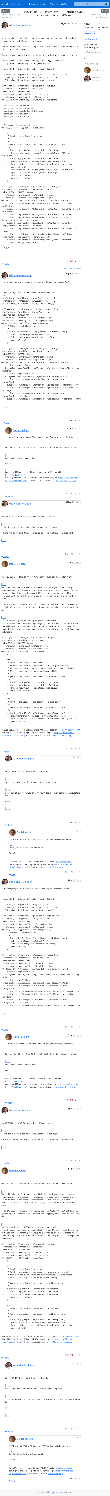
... (8, 455)
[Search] (106, 4)
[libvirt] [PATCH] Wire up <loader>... (99, 15)
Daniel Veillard (21, 430)
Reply (6, 264)
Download (92, 39)
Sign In (54, 4)
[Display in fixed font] (76, 261)
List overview (90, 33)
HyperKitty (55, 1492)
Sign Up (67, 4)
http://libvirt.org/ (66, 480)
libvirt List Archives (11, 4)
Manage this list (37, 4)
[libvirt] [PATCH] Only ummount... (10, 15)
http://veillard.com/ (16, 480)
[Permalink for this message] (79, 261)
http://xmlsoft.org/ (15, 475)
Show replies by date (71, 268)
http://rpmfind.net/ (68, 477)
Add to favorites (94, 52)
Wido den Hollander (20, 25)
